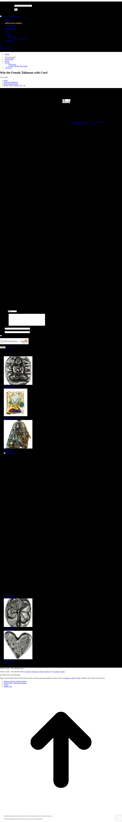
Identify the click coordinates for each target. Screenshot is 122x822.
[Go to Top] (61, 810)
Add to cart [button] (7, 388)
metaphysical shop (100, 122)
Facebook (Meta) (83, 123)
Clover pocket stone (10, 628)
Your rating (4, 311)
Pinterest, (46, 671)
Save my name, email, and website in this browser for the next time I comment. (26, 335)
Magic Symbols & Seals (69, 189)
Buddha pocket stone (10, 386)
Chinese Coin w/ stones (11, 417)
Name (2, 328)
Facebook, (28, 671)
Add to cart (66, 102)
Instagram (74, 123)
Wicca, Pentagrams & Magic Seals (110, 187)
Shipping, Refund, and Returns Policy (15, 681)
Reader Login (8, 686)
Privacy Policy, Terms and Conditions (15, 683)
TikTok (93, 123)
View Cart (3, 48)
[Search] (16, 9)
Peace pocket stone (10, 596)
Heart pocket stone (9, 660)
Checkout (9, 48)
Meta (79, 678)
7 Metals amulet (9, 450)
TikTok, (41, 671)
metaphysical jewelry (78, 122)
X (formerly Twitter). (58, 671)
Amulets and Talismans (92, 187)
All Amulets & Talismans (77, 187)
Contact (6, 685)
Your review (4, 325)
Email (2, 332)
